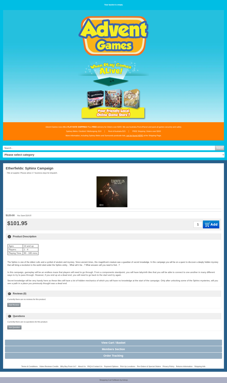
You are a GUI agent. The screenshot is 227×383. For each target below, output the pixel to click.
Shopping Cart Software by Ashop (113, 380)
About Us (82, 366)
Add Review (14, 305)
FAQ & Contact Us (94, 366)
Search (219, 148)
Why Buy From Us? (68, 366)
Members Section (113, 349)
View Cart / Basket (113, 342)
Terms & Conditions (29, 366)
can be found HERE (134, 136)
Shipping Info (199, 366)
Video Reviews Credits (49, 366)
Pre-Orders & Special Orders (149, 366)
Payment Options (111, 366)
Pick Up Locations (127, 366)
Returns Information (184, 366)
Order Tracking (113, 355)
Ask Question (14, 327)
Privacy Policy (168, 366)
